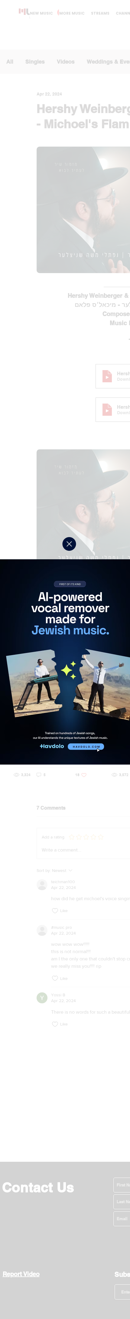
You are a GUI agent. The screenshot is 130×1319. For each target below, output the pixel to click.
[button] (69, 544)
